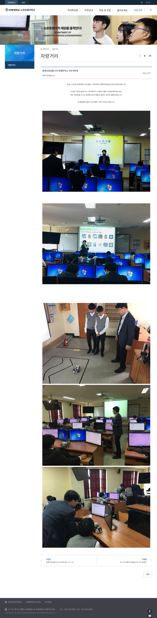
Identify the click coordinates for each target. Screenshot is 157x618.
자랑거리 (11, 64)
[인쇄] (150, 56)
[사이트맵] (150, 10)
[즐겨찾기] (145, 56)
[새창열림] (149, 611)
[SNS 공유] (140, 56)
